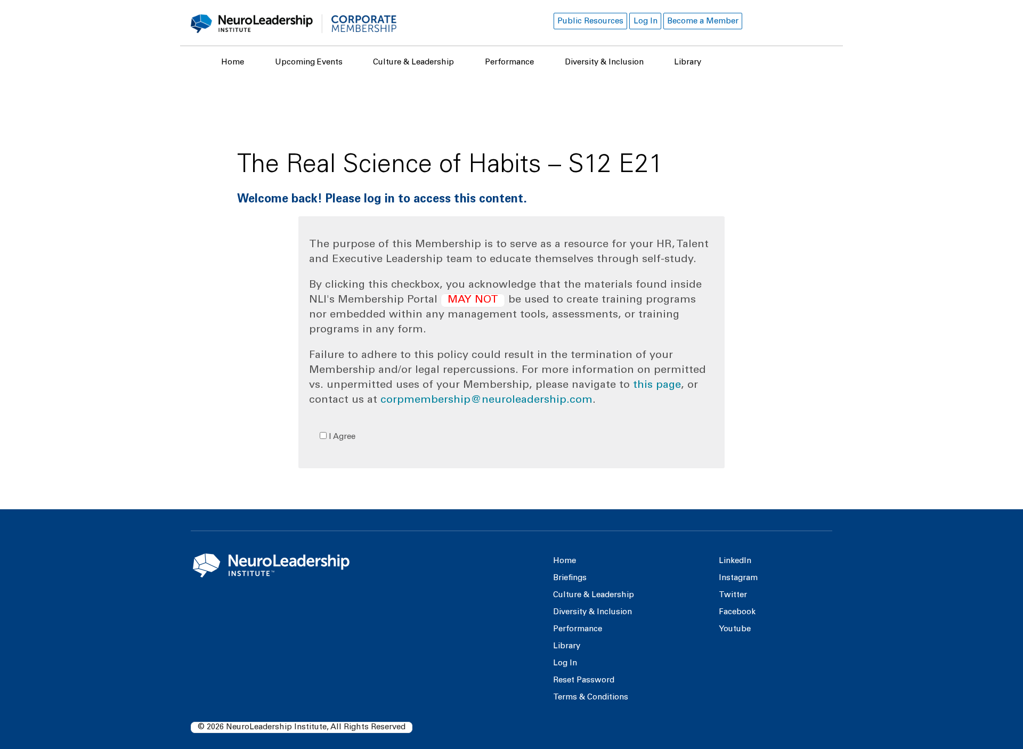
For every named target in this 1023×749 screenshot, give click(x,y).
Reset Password (583, 681)
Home (232, 63)
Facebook (737, 612)
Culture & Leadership (413, 63)
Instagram (738, 578)
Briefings (570, 578)
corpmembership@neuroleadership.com (486, 400)
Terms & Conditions (590, 698)
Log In (645, 22)
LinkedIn (735, 561)
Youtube (735, 629)
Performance (509, 63)
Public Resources (590, 22)
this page (657, 385)
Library (687, 63)
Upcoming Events (309, 63)
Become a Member (702, 22)
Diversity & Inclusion (604, 63)
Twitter (733, 595)
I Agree (341, 437)
